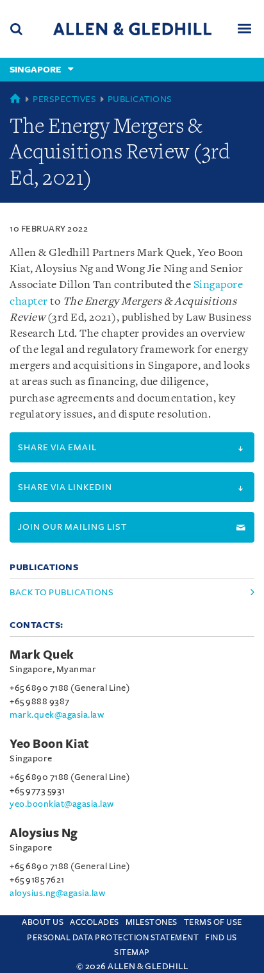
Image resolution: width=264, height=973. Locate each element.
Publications (140, 99)
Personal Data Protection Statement (113, 937)
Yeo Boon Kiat (50, 744)
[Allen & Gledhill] (132, 28)
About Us (42, 922)
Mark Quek (42, 654)
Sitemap (132, 952)
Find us (221, 937)
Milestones (151, 922)
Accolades (94, 922)
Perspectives (64, 99)
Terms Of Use (213, 922)
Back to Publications (61, 592)
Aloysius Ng (44, 833)
